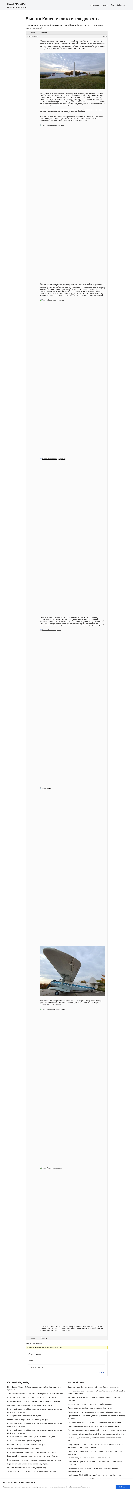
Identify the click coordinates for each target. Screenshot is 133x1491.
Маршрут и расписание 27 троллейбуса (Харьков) (26, 1468)
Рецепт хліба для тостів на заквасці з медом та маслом (89, 1458)
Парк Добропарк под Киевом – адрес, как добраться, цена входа (32, 1452)
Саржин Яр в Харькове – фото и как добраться (25, 1441)
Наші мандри (94, 5)
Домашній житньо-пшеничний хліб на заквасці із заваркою (29, 1405)
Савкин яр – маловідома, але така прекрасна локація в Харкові (31, 1397)
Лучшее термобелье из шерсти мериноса (23, 1448)
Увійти (101, 1372)
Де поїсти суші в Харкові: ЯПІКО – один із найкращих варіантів (92, 1404)
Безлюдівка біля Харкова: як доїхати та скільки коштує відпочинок (93, 1426)
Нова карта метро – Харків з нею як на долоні (24, 1416)
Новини (105, 5)
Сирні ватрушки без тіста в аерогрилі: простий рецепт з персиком (93, 1387)
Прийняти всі (123, 1487)
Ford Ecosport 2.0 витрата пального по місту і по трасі (27, 1420)
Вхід (112, 5)
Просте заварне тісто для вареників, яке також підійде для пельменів (95, 1412)
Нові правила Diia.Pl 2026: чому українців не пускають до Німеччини (33, 1401)
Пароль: (31, 1361)
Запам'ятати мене (36, 1367)
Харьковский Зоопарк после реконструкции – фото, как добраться (32, 1456)
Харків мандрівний (58, 25)
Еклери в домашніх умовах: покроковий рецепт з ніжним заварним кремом (97, 1430)
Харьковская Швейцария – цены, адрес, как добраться (28, 1464)
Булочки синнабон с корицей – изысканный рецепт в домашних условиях (35, 1460)
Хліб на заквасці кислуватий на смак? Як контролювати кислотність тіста (35, 1394)
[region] (66, 1485)
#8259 (105, 36)
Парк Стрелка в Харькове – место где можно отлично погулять (31, 1437)
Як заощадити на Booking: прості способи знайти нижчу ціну (91, 1408)
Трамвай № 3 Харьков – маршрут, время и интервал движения (31, 1471)
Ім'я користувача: (34, 1354)
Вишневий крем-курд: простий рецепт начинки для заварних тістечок (94, 1422)
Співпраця (121, 5)
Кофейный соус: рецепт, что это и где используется (26, 1444)
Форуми (44, 25)
